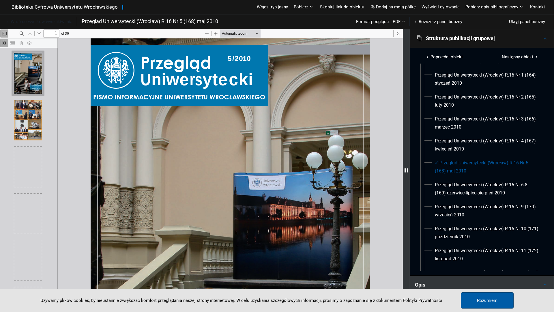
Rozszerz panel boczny (440, 21)
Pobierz (301, 7)
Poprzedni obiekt (447, 57)
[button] (482, 38)
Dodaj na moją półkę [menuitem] (396, 7)
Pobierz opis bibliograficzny (491, 7)
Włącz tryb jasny (272, 7)
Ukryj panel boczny (527, 21)
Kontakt (537, 7)
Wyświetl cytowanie (441, 7)
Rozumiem (487, 300)
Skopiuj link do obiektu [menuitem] (342, 7)
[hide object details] (406, 170)
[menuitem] (487, 79)
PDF (396, 21)
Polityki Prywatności (422, 300)
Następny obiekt (517, 57)
